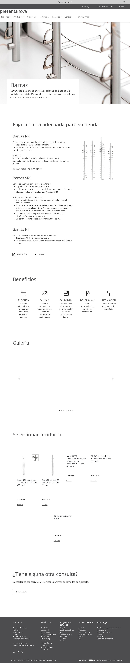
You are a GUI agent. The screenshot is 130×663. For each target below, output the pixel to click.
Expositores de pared (48, 634)
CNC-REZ (63, 639)
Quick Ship (45, 628)
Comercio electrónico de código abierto (111, 660)
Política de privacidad (104, 632)
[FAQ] (5, 21)
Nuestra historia (84, 632)
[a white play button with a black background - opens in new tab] (26, 652)
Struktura (63, 641)
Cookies (99, 634)
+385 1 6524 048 (20, 636)
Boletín (122, 6)
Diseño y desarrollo (66, 634)
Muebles (44, 645)
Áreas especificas (47, 647)
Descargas (86, 6)
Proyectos (63, 628)
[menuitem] (6, 17)
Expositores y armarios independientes (46, 641)
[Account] (16, 20)
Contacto (82, 628)
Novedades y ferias (85, 634)
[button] (22, 254)
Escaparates (45, 636)
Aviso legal (100, 636)
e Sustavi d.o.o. (51, 660)
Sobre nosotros (104, 6)
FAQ (80, 639)
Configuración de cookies (105, 639)
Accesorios (44, 649)
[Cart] (10, 20)
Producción (64, 636)
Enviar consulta (21, 592)
